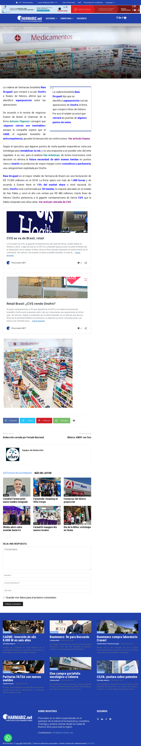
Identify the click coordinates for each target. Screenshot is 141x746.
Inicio (5, 27)
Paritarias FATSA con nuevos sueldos (22, 678)
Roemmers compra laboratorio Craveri (117, 638)
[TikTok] (122, 17)
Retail (6, 495)
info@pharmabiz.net (62, 732)
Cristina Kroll (54, 640)
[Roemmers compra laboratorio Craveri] (117, 626)
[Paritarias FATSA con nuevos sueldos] (23, 667)
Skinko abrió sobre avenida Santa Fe (12, 529)
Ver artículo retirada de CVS (55, 201)
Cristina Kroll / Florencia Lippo (108, 644)
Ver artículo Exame (79, 138)
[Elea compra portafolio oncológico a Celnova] (70, 663)
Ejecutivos (54, 632)
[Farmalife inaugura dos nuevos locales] (47, 515)
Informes (101, 632)
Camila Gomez (8, 684)
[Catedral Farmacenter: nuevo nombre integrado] (16, 487)
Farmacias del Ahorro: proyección (75, 500)
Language (109, 2)
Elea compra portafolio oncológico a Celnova (65, 675)
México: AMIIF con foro (79, 437)
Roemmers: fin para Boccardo (69, 637)
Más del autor (43, 473)
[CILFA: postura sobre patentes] (117, 667)
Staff (79, 2)
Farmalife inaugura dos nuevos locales (45, 529)
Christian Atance (9, 644)
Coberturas (65, 18)
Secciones (50, 18)
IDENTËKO (91, 743)
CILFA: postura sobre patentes (117, 677)
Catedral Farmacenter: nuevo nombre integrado (15, 500)
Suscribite (82, 18)
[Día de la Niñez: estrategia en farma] (77, 515)
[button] (8, 738)
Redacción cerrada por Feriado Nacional (23, 437)
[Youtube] (125, 17)
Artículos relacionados (17, 473)
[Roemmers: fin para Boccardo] (70, 626)
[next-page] (9, 536)
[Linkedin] (120, 17)
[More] (74, 420)
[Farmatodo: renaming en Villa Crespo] (47, 487)
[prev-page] (4, 536)
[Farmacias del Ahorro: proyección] (77, 487)
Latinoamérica (15, 27)
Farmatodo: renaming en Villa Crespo (45, 500)
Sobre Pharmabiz (68, 2)
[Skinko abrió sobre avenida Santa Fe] (16, 515)
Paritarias (7, 672)
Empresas (7, 632)
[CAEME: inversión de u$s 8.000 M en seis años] (23, 626)
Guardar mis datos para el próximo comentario (31, 597)
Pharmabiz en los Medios (93, 2)
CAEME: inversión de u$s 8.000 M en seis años (19, 638)
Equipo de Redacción (14, 72)
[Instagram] (117, 17)
